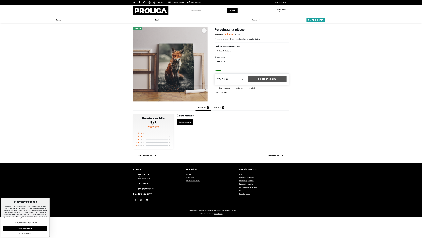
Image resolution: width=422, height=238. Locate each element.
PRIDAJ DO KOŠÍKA (267, 79)
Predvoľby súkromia (206, 211)
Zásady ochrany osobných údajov (225, 211)
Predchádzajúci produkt (147, 155)
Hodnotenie (219, 34)
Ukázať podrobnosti (25, 233)
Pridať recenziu (185, 122)
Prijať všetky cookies (25, 229)
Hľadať (232, 10)
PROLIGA (224, 92)
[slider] (229, 34)
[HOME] (135, 2)
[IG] (144, 2)
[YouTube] (149, 2)
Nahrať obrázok (224, 51)
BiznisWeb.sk (218, 214)
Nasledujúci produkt (276, 155)
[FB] (139, 2)
